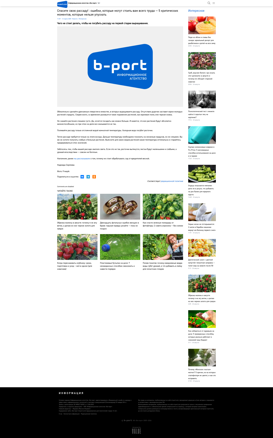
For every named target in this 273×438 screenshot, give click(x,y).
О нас (60, 414)
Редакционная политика (89, 414)
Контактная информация (72, 414)
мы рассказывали (82, 158)
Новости (74, 19)
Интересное (82, 19)
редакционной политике (172, 181)
